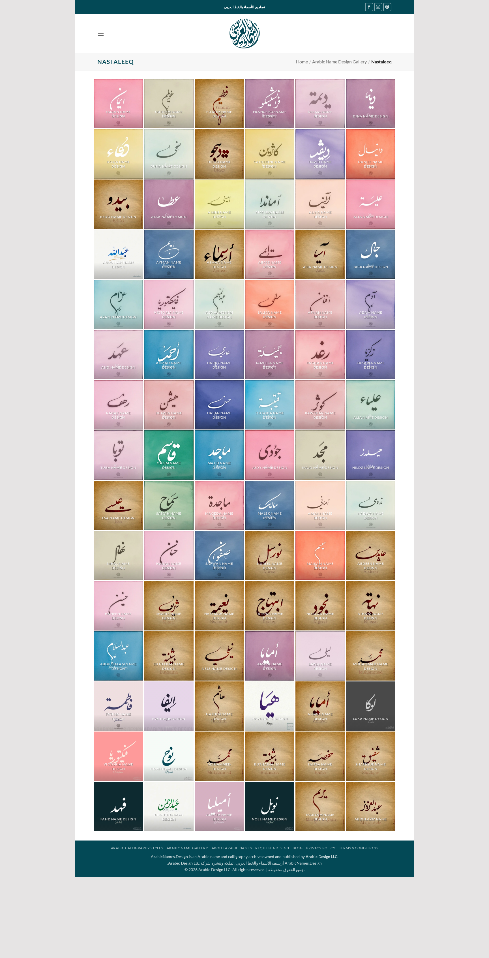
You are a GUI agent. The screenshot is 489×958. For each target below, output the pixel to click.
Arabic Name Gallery (187, 848)
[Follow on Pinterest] (387, 7)
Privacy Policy (321, 848)
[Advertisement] (244, 916)
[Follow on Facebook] (369, 7)
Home (302, 61)
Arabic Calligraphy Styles (137, 848)
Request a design (272, 848)
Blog (298, 848)
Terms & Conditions (358, 848)
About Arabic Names (232, 848)
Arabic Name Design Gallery (339, 61)
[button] (100, 33)
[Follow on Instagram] (378, 7)
